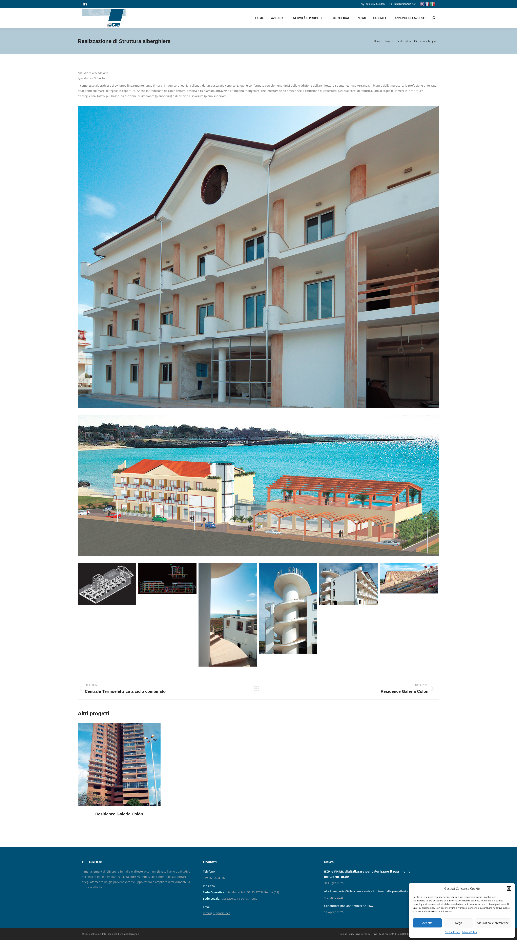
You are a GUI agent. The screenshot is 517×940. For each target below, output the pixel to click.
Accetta (427, 923)
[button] (509, 888)
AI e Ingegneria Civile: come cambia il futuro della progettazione (367, 891)
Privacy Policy (469, 932)
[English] (422, 3)
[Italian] (432, 3)
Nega (458, 923)
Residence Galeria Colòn (119, 814)
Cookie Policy (452, 932)
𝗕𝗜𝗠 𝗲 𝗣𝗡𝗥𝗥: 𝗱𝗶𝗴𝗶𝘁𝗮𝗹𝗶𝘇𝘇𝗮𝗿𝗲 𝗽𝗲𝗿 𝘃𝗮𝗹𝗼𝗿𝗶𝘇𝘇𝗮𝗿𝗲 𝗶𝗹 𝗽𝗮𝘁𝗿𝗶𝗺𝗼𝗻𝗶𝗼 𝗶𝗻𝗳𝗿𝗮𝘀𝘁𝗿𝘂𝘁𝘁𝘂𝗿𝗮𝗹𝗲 (367, 874)
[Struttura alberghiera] (107, 584)
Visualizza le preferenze (493, 923)
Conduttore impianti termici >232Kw (348, 906)
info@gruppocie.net (404, 4)
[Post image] (119, 764)
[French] (427, 3)
